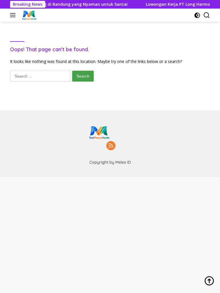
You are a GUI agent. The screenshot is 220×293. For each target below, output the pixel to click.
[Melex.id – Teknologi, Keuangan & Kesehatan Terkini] (36, 15)
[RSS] (110, 146)
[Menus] (14, 15)
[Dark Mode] (197, 15)
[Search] (206, 15)
